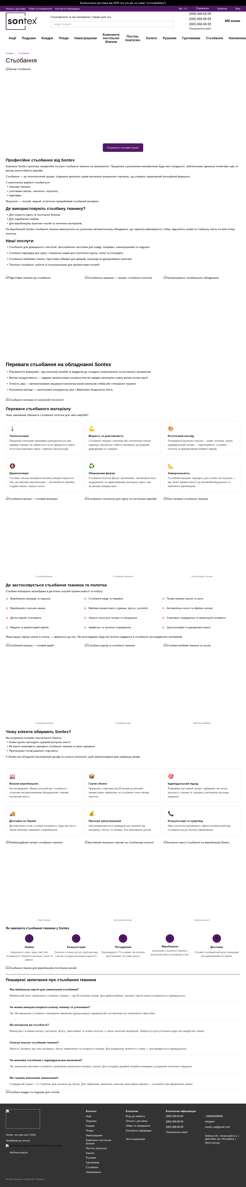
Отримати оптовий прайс (123, 147)
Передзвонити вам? (200, 28)
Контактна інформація (67, 8)
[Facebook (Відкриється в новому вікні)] (94, 8)
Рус (186, 8)
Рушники (169, 38)
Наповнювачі (93, 1172)
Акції (12, 38)
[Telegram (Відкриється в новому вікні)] (99, 8)
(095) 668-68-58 (200, 19)
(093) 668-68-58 (200, 24)
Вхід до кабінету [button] (135, 1116)
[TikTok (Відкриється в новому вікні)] (89, 8)
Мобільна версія (18, 1152)
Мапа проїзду (212, 1142)
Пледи (64, 38)
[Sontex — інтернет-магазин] (23, 1118)
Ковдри (47, 38)
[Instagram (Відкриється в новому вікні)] (85, 8)
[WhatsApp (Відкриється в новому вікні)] (103, 8)
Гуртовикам (191, 38)
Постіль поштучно (132, 38)
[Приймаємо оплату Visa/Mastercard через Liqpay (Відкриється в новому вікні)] (34, 1145)
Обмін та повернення (40, 8)
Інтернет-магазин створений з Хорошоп (25, 1179)
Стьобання (214, 38)
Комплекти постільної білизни (111, 38)
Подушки (29, 38)
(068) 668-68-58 (200, 13)
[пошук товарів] (171, 24)
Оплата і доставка (16, 8)
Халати (151, 38)
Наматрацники (85, 38)
